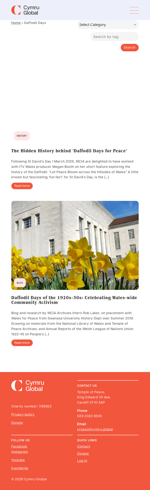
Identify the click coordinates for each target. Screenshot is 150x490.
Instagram (19, 451)
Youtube (18, 460)
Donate (17, 422)
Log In (82, 460)
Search (130, 47)
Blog (20, 282)
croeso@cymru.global (95, 429)
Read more (22, 186)
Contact (83, 446)
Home (16, 22)
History (22, 135)
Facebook (19, 446)
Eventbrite (19, 468)
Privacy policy (23, 414)
